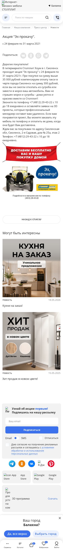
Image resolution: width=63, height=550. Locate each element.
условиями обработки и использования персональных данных (32, 450)
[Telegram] (46, 56)
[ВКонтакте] (23, 56)
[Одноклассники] (31, 56)
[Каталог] (6, 17)
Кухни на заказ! (13, 306)
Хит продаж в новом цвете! (20, 379)
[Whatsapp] (38, 56)
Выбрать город (46, 534)
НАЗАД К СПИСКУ (31, 219)
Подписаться (32, 429)
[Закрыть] (60, 518)
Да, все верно (17, 534)
